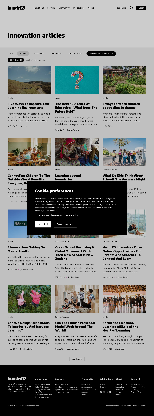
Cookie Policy (72, 215)
